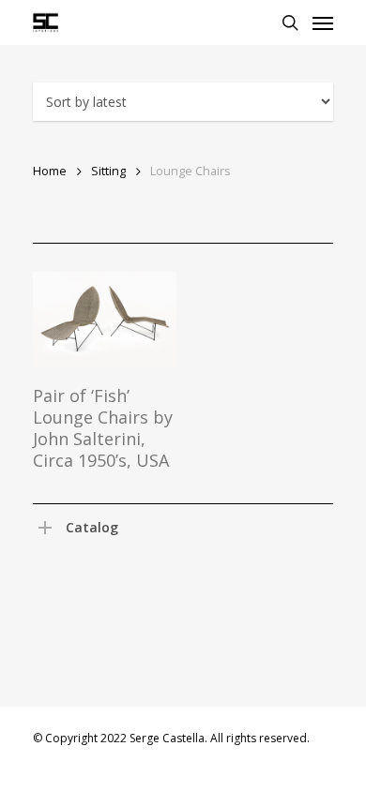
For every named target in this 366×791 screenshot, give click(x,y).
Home (50, 170)
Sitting (108, 170)
